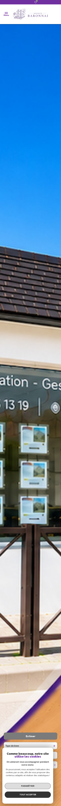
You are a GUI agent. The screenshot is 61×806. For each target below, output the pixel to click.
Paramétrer (27, 785)
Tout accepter (28, 794)
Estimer (30, 736)
